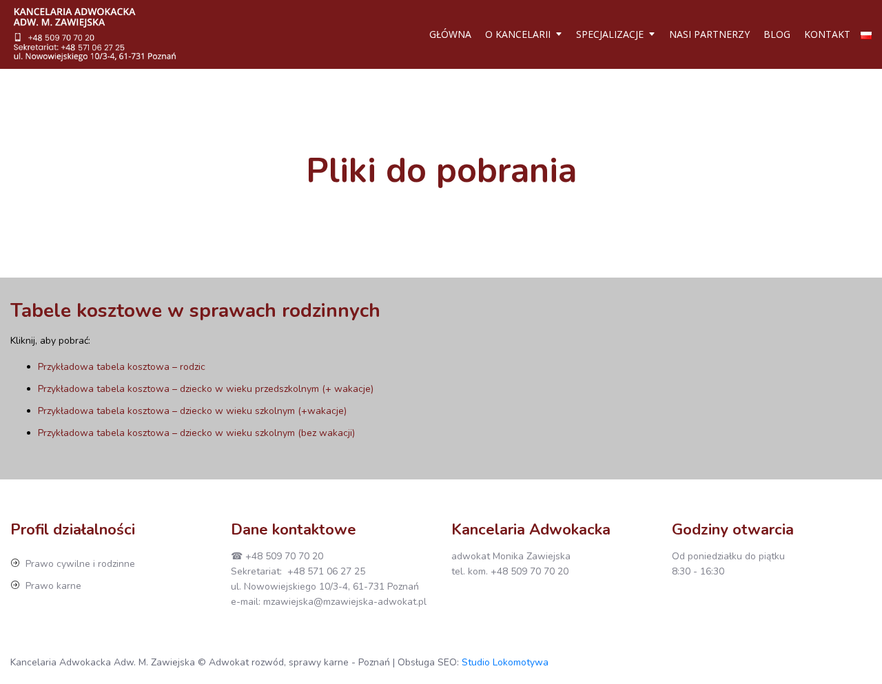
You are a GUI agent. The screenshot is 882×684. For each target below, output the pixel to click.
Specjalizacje (610, 34)
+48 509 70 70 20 (284, 556)
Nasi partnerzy (709, 34)
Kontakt (827, 34)
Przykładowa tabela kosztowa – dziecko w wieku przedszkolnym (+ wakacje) (205, 388)
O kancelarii (518, 34)
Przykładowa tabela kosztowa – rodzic (121, 366)
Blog (776, 34)
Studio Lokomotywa (505, 662)
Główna (450, 34)
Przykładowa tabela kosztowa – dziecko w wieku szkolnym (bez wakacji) (196, 432)
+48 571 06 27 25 (326, 571)
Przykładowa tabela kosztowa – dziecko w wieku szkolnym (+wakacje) (192, 410)
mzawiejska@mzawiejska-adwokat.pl (345, 601)
